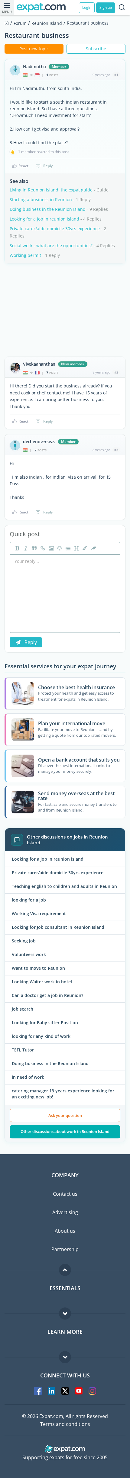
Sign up (105, 7)
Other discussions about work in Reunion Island (65, 1131)
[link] (42, 548)
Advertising (65, 1212)
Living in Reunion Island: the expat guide (51, 190)
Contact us (65, 1194)
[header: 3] (76, 548)
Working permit (25, 255)
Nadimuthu (34, 67)
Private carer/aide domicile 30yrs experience (55, 228)
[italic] (25, 548)
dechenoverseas (39, 442)
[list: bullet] (67, 548)
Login (86, 7)
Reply (48, 165)
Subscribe (96, 48)
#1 (116, 74)
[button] (84, 548)
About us (65, 1230)
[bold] (16, 548)
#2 (116, 372)
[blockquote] (33, 548)
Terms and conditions (65, 1424)
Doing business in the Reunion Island (48, 209)
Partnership (65, 1249)
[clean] (93, 548)
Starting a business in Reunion (41, 199)
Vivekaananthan (39, 364)
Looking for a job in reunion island (44, 219)
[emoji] (59, 548)
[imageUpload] (50, 548)
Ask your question (65, 1115)
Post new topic (34, 48)
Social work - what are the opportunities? (51, 245)
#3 (116, 449)
